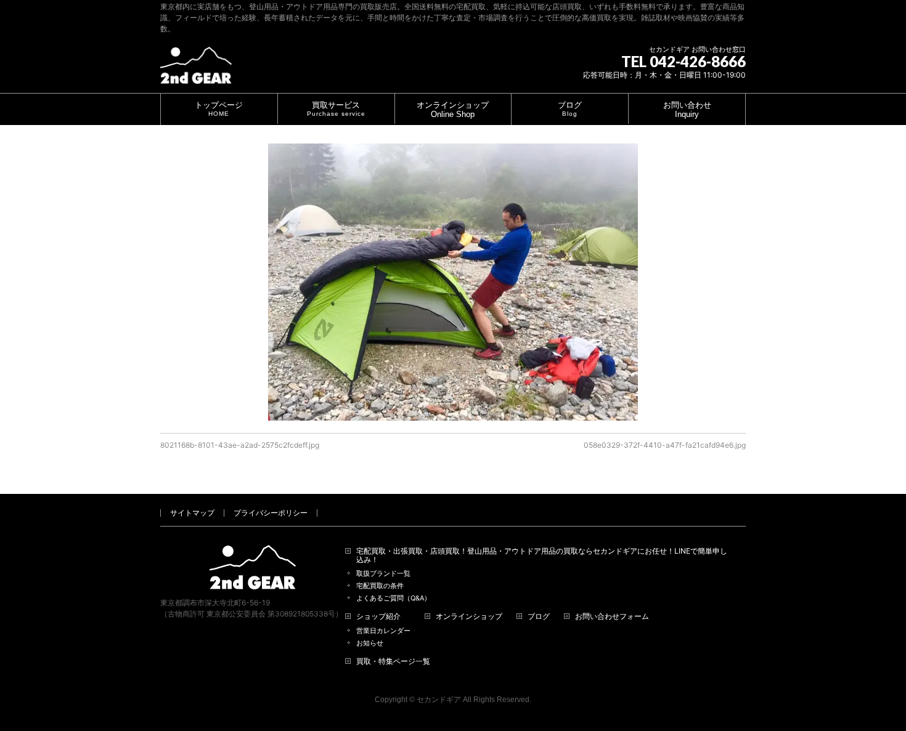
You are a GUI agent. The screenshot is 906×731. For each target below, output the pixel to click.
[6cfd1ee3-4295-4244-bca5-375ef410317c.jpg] (453, 282)
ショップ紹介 (378, 616)
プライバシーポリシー (271, 512)
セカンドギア (439, 699)
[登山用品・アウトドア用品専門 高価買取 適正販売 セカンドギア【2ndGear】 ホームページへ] (196, 70)
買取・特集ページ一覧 (393, 661)
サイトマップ (192, 512)
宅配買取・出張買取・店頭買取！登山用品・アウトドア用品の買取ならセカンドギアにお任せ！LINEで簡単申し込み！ (541, 555)
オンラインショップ (469, 616)
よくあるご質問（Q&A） (393, 598)
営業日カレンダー (383, 631)
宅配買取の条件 (380, 586)
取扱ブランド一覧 (383, 574)
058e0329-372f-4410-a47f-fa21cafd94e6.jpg (665, 445)
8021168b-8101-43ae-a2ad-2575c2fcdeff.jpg (239, 445)
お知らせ (369, 643)
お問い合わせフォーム (612, 616)
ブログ (539, 616)
